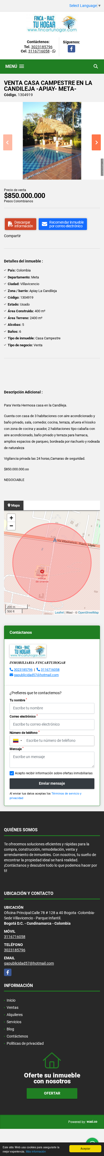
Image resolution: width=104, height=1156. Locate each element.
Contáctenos (17, 1036)
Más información (36, 1151)
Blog (10, 1029)
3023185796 (42, 47)
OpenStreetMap (88, 612)
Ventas (12, 1007)
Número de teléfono (24, 732)
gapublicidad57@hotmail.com (36, 675)
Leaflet (59, 612)
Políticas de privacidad (25, 1043)
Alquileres (15, 1015)
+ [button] (11, 518)
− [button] (11, 526)
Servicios (14, 1022)
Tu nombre (18, 700)
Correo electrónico (24, 716)
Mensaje (16, 749)
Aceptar (85, 1148)
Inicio (11, 1000)
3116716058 (39, 51)
